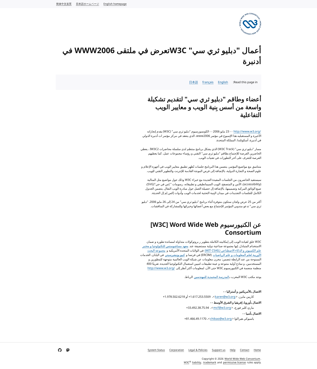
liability (196, 362)
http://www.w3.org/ (247, 131)
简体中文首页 (64, 4)
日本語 (193, 82)
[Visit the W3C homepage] (250, 24)
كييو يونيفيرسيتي (175, 255)
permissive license (234, 362)
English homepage (115, 4)
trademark (209, 362)
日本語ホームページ (87, 4)
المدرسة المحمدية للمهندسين (211, 277)
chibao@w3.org (221, 319)
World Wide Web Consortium (242, 359)
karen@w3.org (225, 297)
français (208, 82)
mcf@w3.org (222, 308)
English (223, 82)
